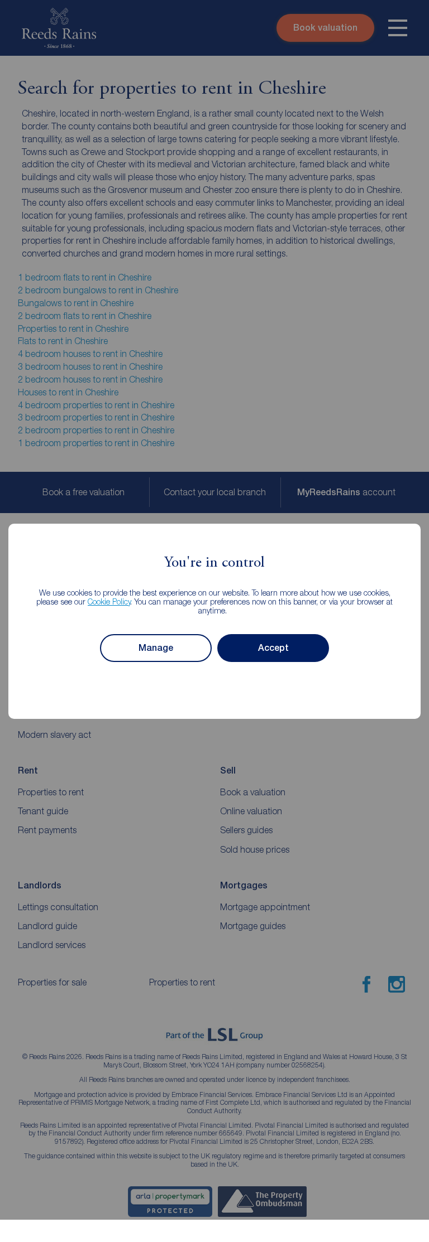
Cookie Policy (109, 601)
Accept (273, 647)
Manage (156, 647)
